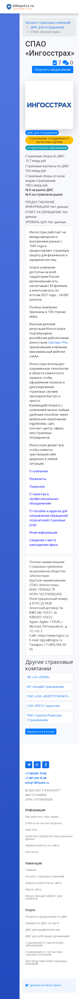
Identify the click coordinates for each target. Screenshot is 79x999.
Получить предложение (53, 69)
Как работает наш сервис (42, 816)
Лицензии (37, 486)
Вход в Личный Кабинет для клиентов (43, 897)
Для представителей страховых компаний (46, 962)
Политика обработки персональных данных (48, 837)
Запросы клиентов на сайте (43, 883)
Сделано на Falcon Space (44, 985)
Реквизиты (37, 479)
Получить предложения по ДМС (46, 916)
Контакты (31, 852)
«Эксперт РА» (58, 342)
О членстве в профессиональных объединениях (43, 498)
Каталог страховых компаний (44, 876)
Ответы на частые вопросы (43, 823)
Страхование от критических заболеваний (44, 944)
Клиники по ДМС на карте (42, 923)
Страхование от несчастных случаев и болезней (43, 953)
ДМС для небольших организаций (47, 936)
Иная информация (43, 532)
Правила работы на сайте (42, 845)
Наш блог (31, 829)
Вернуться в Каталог (41, 731)
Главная (30, 870)
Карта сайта (33, 889)
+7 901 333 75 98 (35, 778)
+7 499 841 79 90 (35, 773)
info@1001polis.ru (37, 782)
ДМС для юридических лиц (42, 929)
